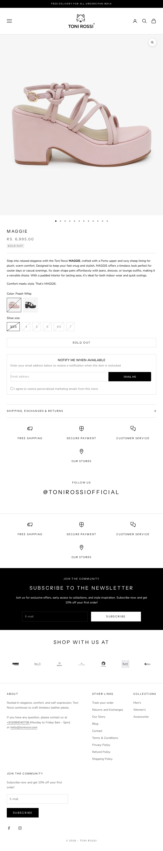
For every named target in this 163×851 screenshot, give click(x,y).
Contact (97, 731)
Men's (137, 703)
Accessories (141, 717)
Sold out (82, 342)
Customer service (133, 534)
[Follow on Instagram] (20, 828)
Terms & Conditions (105, 738)
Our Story (98, 717)
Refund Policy (101, 752)
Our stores (82, 557)
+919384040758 (18, 722)
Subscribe (116, 616)
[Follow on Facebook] (9, 828)
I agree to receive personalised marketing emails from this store (56, 389)
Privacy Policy (101, 745)
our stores (82, 461)
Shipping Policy (102, 759)
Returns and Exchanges (107, 710)
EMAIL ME (130, 377)
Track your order (103, 703)
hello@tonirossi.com (23, 727)
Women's (139, 710)
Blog (95, 724)
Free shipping (30, 534)
